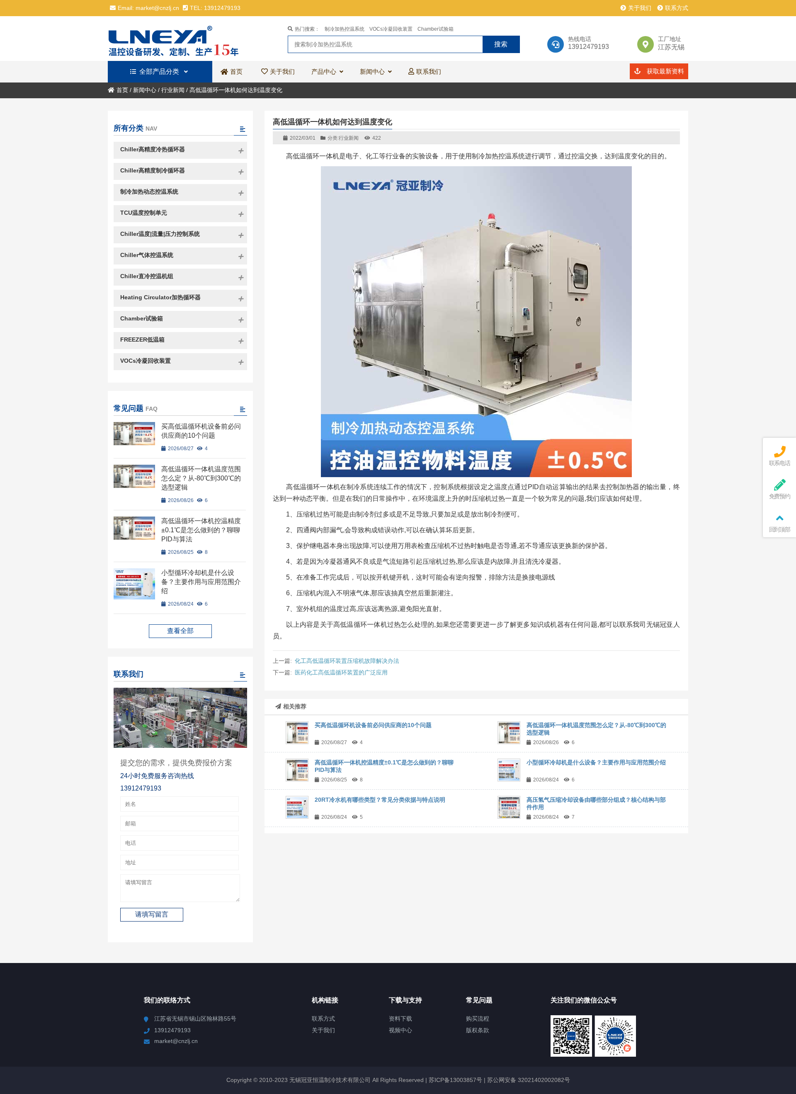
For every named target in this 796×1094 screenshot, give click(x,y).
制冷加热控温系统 (344, 29)
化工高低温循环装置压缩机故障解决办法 (347, 660)
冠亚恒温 (180, 38)
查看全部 (180, 630)
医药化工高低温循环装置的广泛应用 (341, 672)
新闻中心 (144, 90)
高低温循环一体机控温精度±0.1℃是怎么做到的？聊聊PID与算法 (201, 530)
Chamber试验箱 (435, 29)
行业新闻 (172, 90)
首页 (122, 90)
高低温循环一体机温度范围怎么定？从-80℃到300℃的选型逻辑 (201, 478)
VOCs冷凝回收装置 (391, 29)
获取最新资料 (664, 71)
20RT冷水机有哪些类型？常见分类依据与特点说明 (380, 799)
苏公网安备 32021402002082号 (528, 1080)
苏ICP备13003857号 (454, 1080)
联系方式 (676, 8)
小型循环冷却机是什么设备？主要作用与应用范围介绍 (596, 762)
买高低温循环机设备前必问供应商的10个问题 (373, 725)
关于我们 (639, 8)
